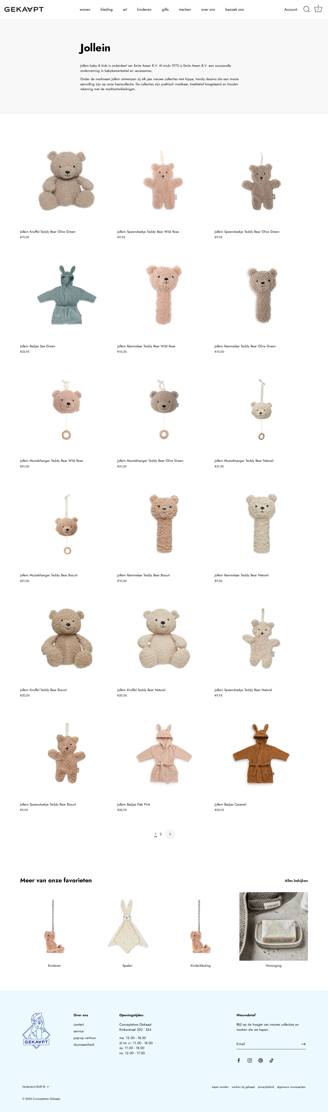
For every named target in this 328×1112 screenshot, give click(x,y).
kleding (107, 9)
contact (79, 1024)
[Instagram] (249, 1060)
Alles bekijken (296, 880)
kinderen (144, 9)
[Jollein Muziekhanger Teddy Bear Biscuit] (66, 524)
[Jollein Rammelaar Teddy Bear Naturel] (261, 524)
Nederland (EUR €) (33, 1087)
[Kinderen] (54, 926)
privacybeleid (266, 1087)
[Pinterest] (260, 1060)
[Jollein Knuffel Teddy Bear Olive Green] (66, 180)
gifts (165, 9)
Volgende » (170, 834)
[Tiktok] (271, 1060)
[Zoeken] (306, 9)
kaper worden (220, 1087)
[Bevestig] (303, 1044)
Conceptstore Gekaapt (46, 1099)
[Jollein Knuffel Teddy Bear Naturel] (163, 638)
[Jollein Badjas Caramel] (261, 753)
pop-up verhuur (85, 1037)
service (79, 1031)
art (125, 9)
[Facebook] (239, 1060)
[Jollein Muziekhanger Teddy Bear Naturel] (261, 409)
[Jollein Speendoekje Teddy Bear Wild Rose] (163, 180)
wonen (85, 9)
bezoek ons (234, 9)
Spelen (127, 965)
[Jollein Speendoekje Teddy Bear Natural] (261, 638)
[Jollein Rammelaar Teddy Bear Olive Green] (261, 295)
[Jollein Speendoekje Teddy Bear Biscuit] (66, 753)
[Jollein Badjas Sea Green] (66, 295)
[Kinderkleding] (200, 926)
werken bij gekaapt (243, 1087)
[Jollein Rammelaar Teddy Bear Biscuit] (163, 524)
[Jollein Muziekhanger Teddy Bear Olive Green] (163, 409)
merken (185, 9)
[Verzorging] (273, 926)
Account (290, 9)
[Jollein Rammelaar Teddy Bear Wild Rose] (163, 295)
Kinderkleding (201, 965)
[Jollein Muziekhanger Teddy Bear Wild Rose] (66, 409)
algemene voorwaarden (291, 1087)
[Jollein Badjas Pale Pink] (163, 753)
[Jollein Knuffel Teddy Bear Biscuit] (66, 638)
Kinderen (54, 965)
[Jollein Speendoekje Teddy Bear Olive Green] (261, 180)
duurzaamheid (84, 1044)
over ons (208, 9)
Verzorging (274, 965)
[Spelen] (127, 926)
